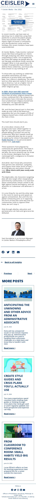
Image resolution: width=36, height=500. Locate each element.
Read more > (9, 348)
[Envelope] (24, 490)
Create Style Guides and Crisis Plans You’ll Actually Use (16, 383)
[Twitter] (15, 490)
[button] (33, 4)
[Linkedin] (21, 490)
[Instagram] (18, 490)
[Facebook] (12, 490)
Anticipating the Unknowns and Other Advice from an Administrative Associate (17, 313)
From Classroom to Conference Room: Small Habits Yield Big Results (16, 450)
